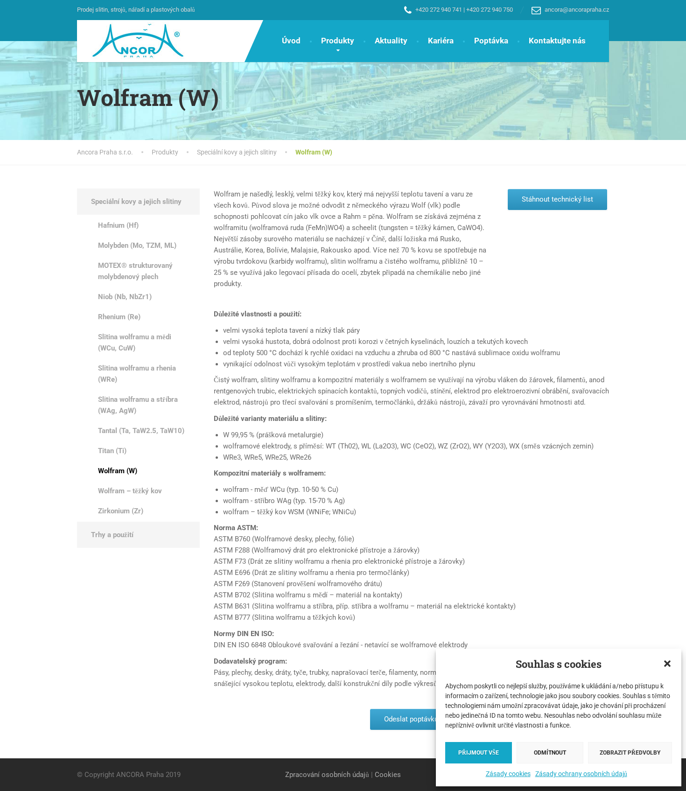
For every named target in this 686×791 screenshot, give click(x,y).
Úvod (291, 40)
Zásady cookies (508, 773)
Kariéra (441, 40)
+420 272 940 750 (489, 9)
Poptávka (491, 40)
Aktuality (391, 40)
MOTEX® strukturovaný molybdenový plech (135, 271)
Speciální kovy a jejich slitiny (136, 201)
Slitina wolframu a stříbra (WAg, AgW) (138, 405)
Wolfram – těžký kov (130, 491)
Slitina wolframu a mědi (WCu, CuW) (134, 342)
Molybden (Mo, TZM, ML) (137, 245)
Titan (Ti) (112, 451)
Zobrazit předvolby (630, 752)
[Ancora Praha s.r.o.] (131, 41)
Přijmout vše (478, 752)
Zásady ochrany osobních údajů (581, 773)
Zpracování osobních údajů (327, 774)
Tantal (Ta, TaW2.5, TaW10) (141, 431)
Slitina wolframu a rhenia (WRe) (137, 374)
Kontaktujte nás (557, 40)
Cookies (388, 774)
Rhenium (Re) (119, 317)
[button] (667, 663)
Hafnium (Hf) (118, 225)
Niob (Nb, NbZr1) (125, 297)
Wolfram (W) (117, 471)
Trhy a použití (112, 535)
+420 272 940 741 (438, 9)
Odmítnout (550, 752)
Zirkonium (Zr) (120, 511)
